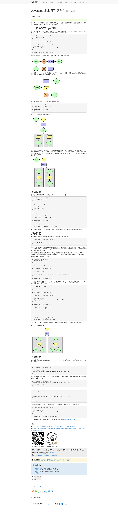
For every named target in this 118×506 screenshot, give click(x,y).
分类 (70, 2)
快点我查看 (76, 20)
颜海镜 (35, 2)
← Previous (35, 487)
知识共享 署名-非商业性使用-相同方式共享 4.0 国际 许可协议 (54, 460)
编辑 (72, 11)
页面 (75, 2)
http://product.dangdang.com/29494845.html (46, 455)
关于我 (85, 2)
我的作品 (45, 2)
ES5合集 (60, 2)
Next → (48, 487)
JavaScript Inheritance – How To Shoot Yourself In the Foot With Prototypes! (56, 426)
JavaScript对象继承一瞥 (69, 419)
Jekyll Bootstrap (50, 504)
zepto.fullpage (38, 468)
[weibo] (58, 504)
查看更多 (37, 473)
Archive (42, 487)
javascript (37, 476)
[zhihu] (60, 504)
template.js (38, 469)
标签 (80, 2)
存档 (66, 2)
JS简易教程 (53, 2)
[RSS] (61, 504)
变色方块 (37, 471)
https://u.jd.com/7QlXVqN (41, 454)
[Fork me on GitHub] (56, 504)
